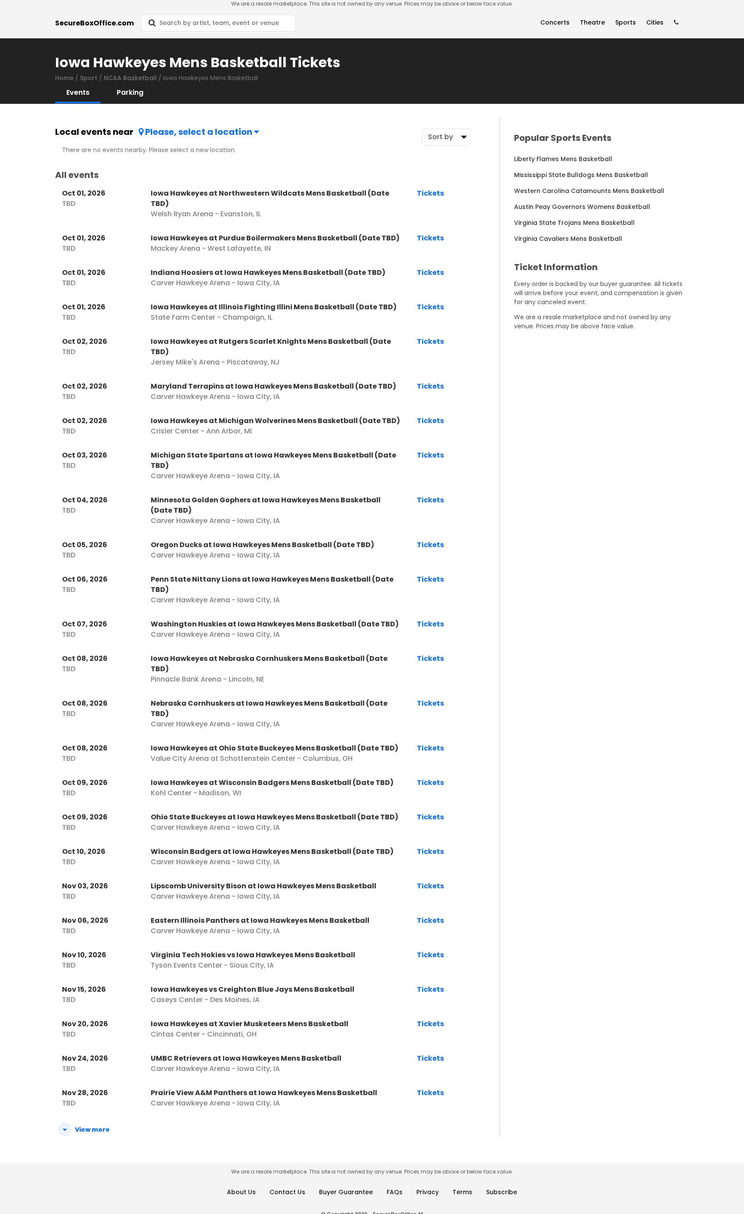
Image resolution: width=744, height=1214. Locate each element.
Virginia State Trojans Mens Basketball (574, 222)
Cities (654, 22)
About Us (241, 1192)
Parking (130, 92)
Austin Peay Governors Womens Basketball (582, 206)
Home (64, 78)
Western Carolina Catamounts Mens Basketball (589, 191)
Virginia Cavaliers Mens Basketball (568, 238)
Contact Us (287, 1192)
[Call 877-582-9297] (676, 23)
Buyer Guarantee (346, 1192)
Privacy (427, 1192)
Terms (462, 1192)
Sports (625, 22)
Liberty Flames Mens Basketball (563, 159)
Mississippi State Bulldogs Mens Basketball (581, 175)
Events (78, 92)
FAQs (395, 1192)
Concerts (555, 22)
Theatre (592, 22)
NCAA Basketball (130, 78)
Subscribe (501, 1192)
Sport (88, 78)
